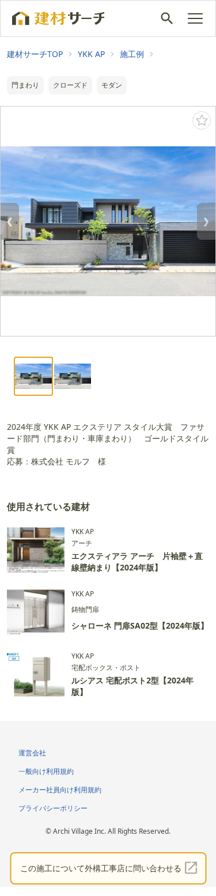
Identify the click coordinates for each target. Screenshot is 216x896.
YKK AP (91, 53)
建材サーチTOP (35, 53)
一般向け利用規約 (46, 771)
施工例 (132, 53)
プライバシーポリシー (53, 808)
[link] (35, 54)
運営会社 (32, 753)
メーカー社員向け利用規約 (59, 790)
